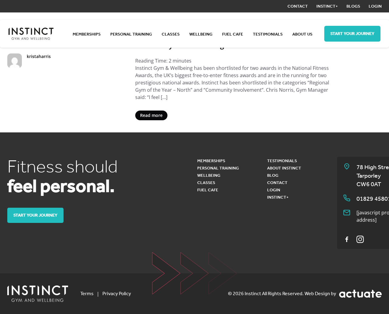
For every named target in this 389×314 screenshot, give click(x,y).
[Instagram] (360, 239)
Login (375, 6)
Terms (87, 293)
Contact (297, 6)
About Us (302, 34)
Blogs (353, 6)
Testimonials (268, 34)
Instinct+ (327, 6)
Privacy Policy (116, 293)
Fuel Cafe (232, 34)
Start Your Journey (352, 33)
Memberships (87, 34)
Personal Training (131, 34)
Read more (151, 115)
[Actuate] (360, 294)
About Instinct (284, 168)
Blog (272, 175)
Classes (171, 34)
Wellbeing (200, 34)
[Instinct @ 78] (37, 293)
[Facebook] (346, 239)
